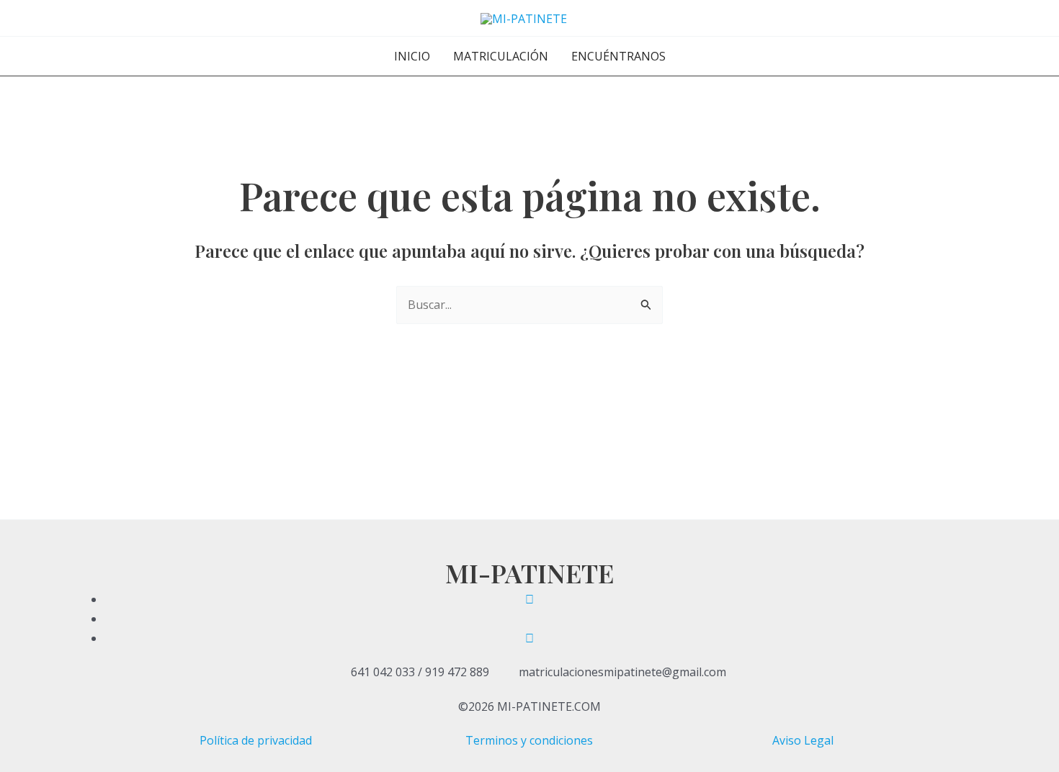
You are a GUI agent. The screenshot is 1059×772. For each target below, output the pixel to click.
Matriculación (500, 56)
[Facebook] (529, 599)
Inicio (412, 56)
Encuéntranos (618, 56)
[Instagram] (529, 638)
